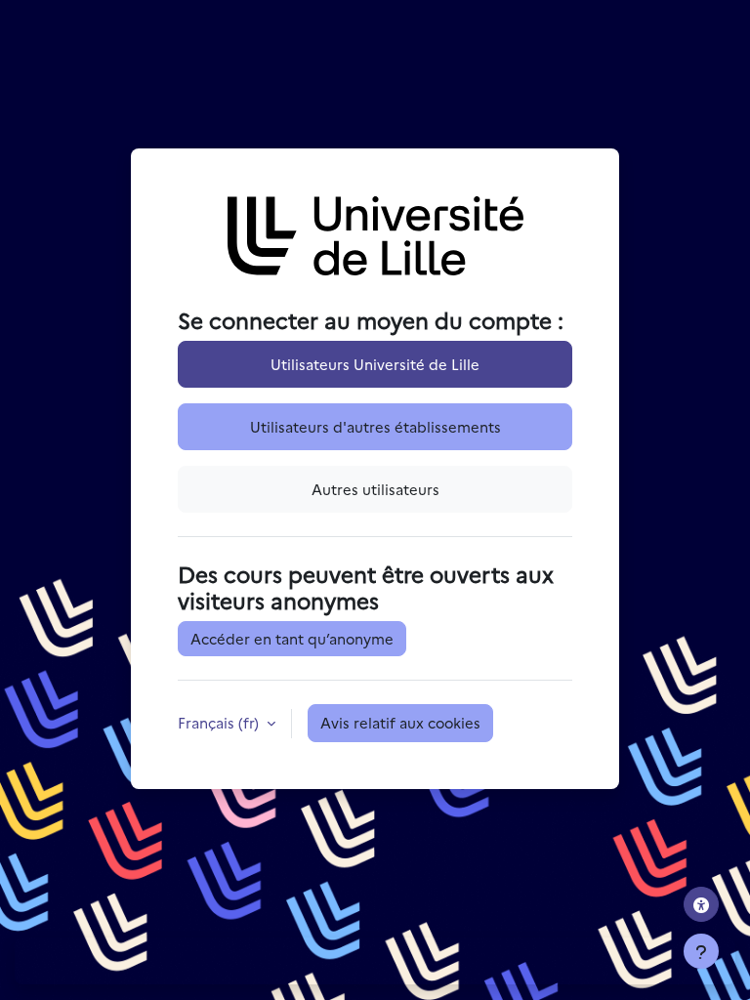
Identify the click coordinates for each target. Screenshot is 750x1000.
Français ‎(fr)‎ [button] (220, 722)
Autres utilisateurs (375, 489)
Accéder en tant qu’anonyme (292, 638)
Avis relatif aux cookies (400, 722)
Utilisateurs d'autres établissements (375, 426)
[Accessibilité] (701, 904)
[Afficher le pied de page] (701, 951)
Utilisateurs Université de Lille (375, 364)
